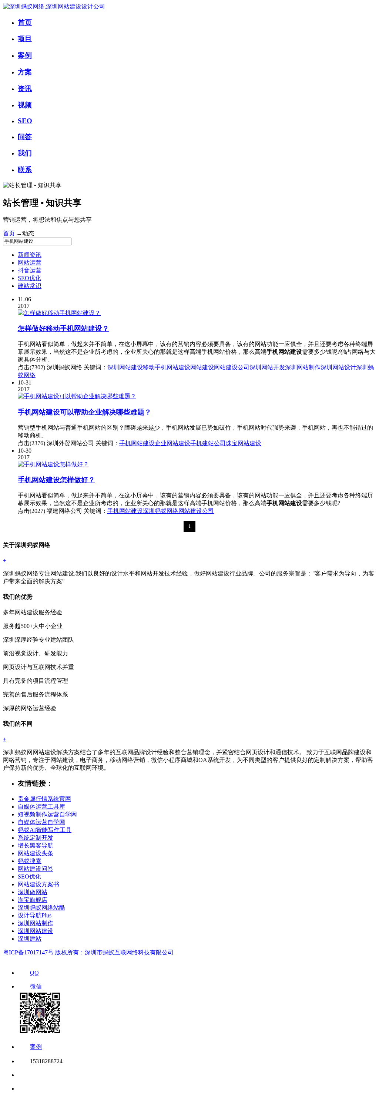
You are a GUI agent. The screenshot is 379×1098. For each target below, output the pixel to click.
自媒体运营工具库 (41, 806)
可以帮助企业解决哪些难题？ (84, 412)
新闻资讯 (29, 255)
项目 (25, 39)
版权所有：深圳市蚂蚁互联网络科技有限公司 (114, 952)
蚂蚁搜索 (29, 861)
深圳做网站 (32, 892)
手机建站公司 (208, 443)
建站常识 (29, 286)
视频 (25, 105)
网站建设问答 (35, 869)
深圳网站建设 (125, 367)
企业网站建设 (172, 443)
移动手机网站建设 (166, 367)
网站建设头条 (35, 853)
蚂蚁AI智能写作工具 (44, 830)
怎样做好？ (56, 480)
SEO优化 (29, 278)
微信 (36, 986)
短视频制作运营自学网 (47, 814)
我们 (25, 153)
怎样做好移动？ (63, 328)
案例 (25, 55)
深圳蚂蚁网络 (160, 511)
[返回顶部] (23, 1075)
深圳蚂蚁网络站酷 (41, 907)
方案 (25, 72)
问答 (25, 137)
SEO (25, 121)
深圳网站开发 (267, 367)
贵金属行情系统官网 (44, 799)
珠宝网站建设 (243, 443)
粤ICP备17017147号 (28, 952)
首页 (25, 22)
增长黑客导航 (35, 845)
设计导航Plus (34, 915)
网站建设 (202, 367)
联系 (25, 170)
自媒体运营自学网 (41, 822)
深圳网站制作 (303, 367)
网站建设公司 (231, 367)
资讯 (25, 89)
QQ (34, 973)
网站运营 (29, 262)
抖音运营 (29, 270)
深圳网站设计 (338, 367)
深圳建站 (29, 939)
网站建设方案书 (38, 884)
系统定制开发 (35, 838)
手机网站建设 (137, 443)
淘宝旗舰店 (32, 900)
